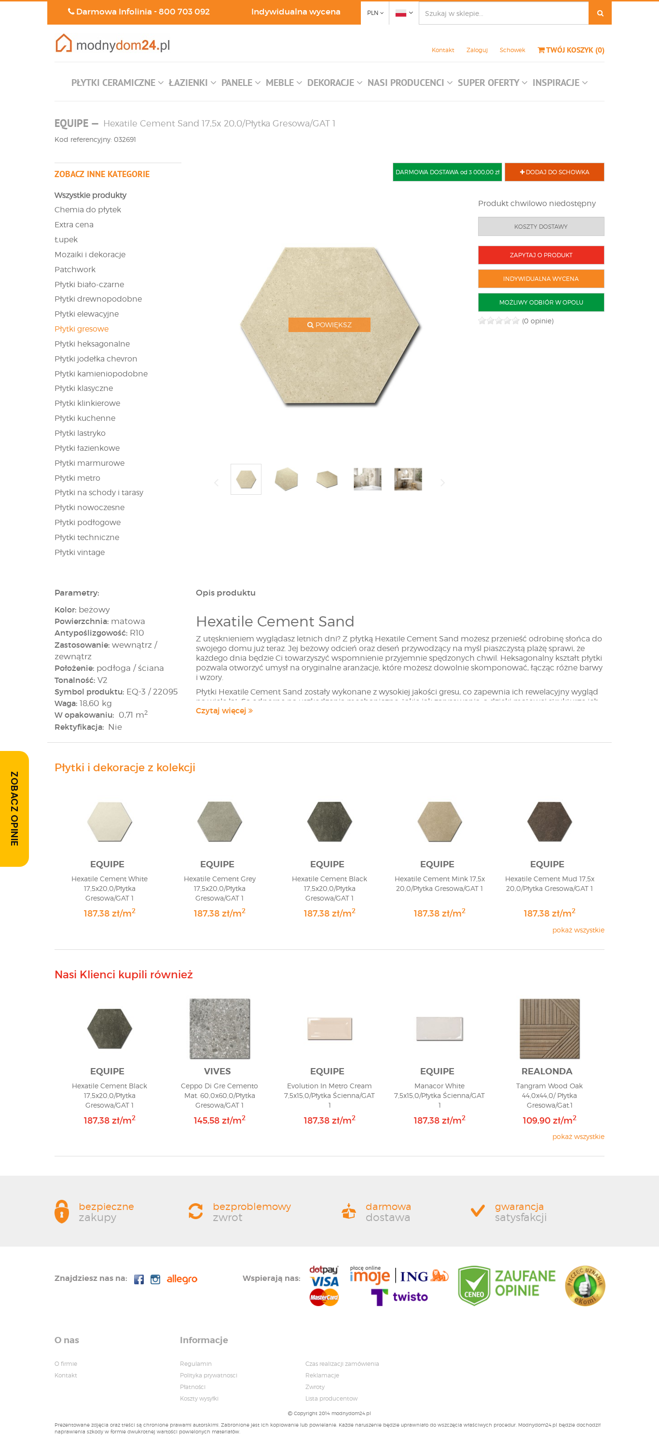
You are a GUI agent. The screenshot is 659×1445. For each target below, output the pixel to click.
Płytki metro (77, 478)
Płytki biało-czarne (89, 284)
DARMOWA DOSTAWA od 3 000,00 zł (447, 172)
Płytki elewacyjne (87, 314)
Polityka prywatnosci (208, 1375)
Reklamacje (322, 1375)
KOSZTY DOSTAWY (541, 226)
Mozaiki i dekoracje (90, 254)
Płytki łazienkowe (87, 448)
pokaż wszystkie (578, 930)
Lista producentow (331, 1398)
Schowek (512, 50)
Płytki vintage (80, 552)
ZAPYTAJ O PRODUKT (541, 255)
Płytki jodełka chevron (96, 358)
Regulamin (196, 1363)
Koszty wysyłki (199, 1398)
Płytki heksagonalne (92, 343)
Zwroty (315, 1386)
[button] (117, 85)
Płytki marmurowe (89, 463)
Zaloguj (477, 50)
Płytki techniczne (87, 537)
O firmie (66, 1363)
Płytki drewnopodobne (98, 299)
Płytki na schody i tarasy (99, 492)
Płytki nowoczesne (89, 507)
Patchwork (75, 269)
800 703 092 (184, 12)
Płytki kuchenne (85, 418)
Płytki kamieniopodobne (101, 373)
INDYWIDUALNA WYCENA (541, 278)
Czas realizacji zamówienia (342, 1363)
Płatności (193, 1386)
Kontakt (443, 50)
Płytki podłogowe (88, 522)
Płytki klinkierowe (87, 403)
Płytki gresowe (82, 328)
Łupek (66, 239)
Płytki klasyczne (84, 388)
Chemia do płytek (88, 209)
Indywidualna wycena (296, 12)
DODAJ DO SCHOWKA (557, 172)
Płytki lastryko (80, 433)
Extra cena (74, 224)
